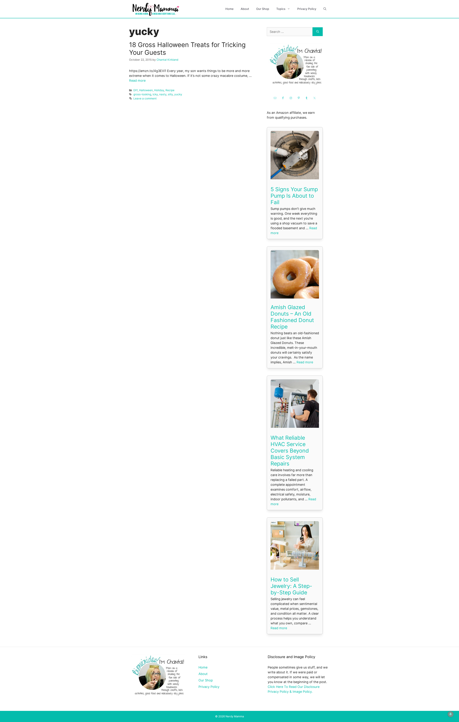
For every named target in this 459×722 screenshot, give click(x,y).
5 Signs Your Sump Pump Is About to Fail (294, 195)
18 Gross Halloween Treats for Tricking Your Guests (187, 48)
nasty (162, 94)
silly (170, 94)
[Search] (318, 31)
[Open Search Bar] (325, 9)
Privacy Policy (306, 9)
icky (155, 94)
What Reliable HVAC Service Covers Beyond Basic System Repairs (290, 450)
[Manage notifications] (450, 714)
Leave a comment (145, 98)
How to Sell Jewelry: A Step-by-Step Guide (291, 586)
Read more (137, 80)
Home (229, 9)
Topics (280, 9)
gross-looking (142, 94)
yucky (178, 94)
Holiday (159, 90)
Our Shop (262, 9)
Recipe (169, 90)
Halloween (146, 90)
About (245, 9)
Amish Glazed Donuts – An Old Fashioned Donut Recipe (292, 317)
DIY (135, 90)
